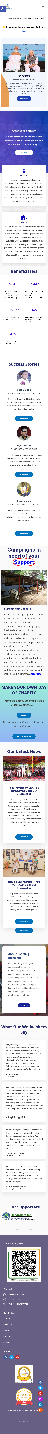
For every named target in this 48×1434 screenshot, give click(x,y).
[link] (3, 9)
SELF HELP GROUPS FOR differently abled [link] (33, 319)
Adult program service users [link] (11, 318)
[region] (24, 72)
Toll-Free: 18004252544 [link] (14, 18)
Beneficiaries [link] (24, 271)
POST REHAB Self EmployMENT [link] (11, 342)
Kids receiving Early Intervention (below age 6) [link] (10, 294)
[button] (3, 1220)
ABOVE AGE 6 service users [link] (35, 294)
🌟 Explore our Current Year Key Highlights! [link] (24, 29)
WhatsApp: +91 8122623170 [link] (34, 18)
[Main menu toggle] (43, 6)
